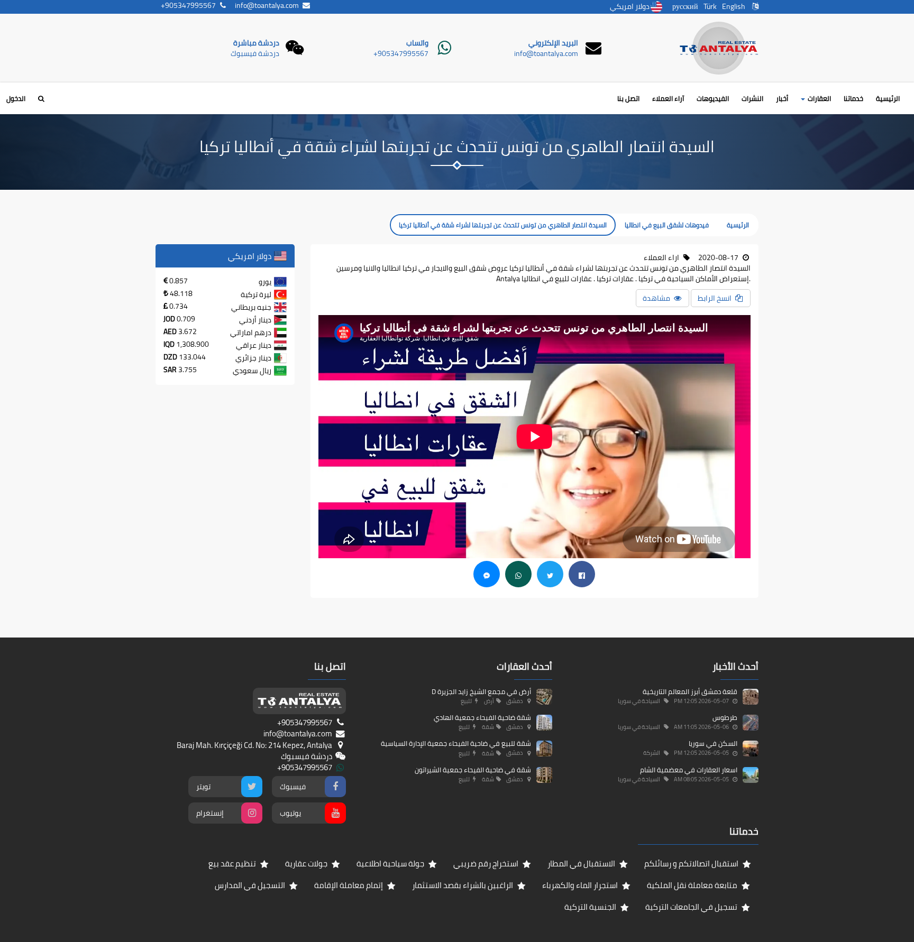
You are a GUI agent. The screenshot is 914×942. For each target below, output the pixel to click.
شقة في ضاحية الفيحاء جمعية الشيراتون (473, 769)
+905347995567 (400, 53)
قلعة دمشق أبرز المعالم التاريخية (690, 691)
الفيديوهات (713, 98)
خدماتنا (853, 98)
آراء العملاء (668, 98)
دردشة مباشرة (256, 43)
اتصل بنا (628, 98)
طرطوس (724, 717)
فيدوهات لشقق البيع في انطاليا (667, 225)
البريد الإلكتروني (553, 43)
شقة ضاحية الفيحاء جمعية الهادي (482, 717)
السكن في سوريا (713, 743)
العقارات (818, 98)
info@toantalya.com (546, 53)
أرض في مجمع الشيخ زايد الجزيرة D (481, 691)
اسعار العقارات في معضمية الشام (688, 769)
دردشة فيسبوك (255, 53)
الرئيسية (888, 98)
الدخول (15, 98)
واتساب (417, 43)
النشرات (752, 98)
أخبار (782, 98)
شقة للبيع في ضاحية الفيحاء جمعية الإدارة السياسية (456, 743)
